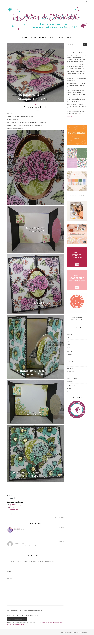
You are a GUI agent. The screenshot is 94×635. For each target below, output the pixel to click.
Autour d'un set (71, 331)
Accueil (24, 37)
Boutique (33, 37)
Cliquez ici (69, 116)
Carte (36, 104)
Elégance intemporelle (15, 506)
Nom (9, 564)
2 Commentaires (59, 517)
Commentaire (11, 586)
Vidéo (68, 392)
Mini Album (70, 368)
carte (9, 514)
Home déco (70, 358)
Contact (69, 37)
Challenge (69, 351)
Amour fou (12, 507)
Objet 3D (69, 375)
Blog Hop (69, 334)
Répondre (61, 527)
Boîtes (68, 337)
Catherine (17, 528)
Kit (67, 364)
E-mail (9, 571)
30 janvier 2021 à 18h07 (19, 529)
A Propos (60, 37)
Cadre (68, 341)
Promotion (70, 381)
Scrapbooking (71, 385)
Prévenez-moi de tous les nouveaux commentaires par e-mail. (24, 610)
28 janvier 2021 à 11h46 (19, 543)
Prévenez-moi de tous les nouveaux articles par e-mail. (22, 615)
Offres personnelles (72, 378)
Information (70, 361)
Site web (9, 578)
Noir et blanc (12, 504)
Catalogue (70, 348)
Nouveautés (70, 371)
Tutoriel (52, 37)
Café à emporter (13, 509)
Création (42, 37)
